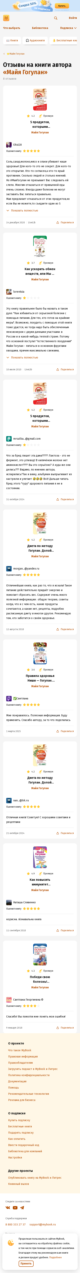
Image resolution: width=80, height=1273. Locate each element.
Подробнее (55, 1257)
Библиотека (40, 28)
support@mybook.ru (43, 1224)
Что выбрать (11, 28)
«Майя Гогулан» (25, 72)
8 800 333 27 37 (15, 1224)
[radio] (24, 151)
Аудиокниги (37, 40)
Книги (14, 40)
